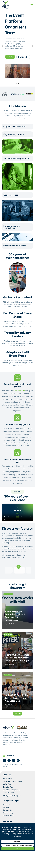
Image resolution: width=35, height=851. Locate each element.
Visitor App (7, 784)
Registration (7, 778)
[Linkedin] (18, 760)
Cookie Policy (8, 813)
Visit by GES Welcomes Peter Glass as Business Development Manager (17, 657)
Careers (6, 807)
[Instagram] (13, 760)
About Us (6, 804)
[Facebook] (4, 760)
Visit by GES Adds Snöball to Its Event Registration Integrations (15, 615)
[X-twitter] (9, 760)
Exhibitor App (8, 787)
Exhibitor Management (11, 790)
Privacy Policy (8, 816)
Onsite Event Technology (12, 781)
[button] (32, 5)
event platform (19, 391)
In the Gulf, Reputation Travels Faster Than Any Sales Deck (16, 698)
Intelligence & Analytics (12, 795)
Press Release (8, 594)
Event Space (7, 675)
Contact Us (10, 756)
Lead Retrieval (8, 793)
